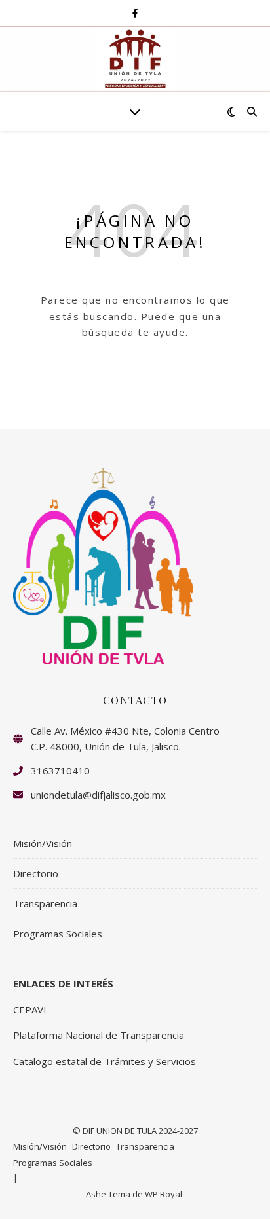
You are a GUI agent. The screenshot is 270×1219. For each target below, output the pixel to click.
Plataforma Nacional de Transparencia (98, 1035)
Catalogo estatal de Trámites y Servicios (104, 1061)
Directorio (35, 873)
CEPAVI (30, 1009)
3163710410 (60, 770)
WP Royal (163, 1194)
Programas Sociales (57, 933)
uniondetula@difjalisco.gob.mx (98, 794)
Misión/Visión (42, 843)
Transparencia (45, 903)
